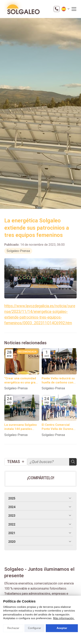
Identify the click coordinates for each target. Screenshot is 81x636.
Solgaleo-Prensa (18, 251)
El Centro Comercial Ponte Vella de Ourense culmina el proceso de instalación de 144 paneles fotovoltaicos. (58, 427)
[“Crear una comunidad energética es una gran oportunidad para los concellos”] (21, 361)
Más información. (64, 618)
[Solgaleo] (22, 9)
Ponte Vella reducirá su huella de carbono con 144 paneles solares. (58, 381)
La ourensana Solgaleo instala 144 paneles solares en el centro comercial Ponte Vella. (20, 427)
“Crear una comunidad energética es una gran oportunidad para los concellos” (20, 381)
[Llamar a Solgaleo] (56, 9)
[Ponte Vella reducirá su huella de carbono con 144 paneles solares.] (59, 361)
